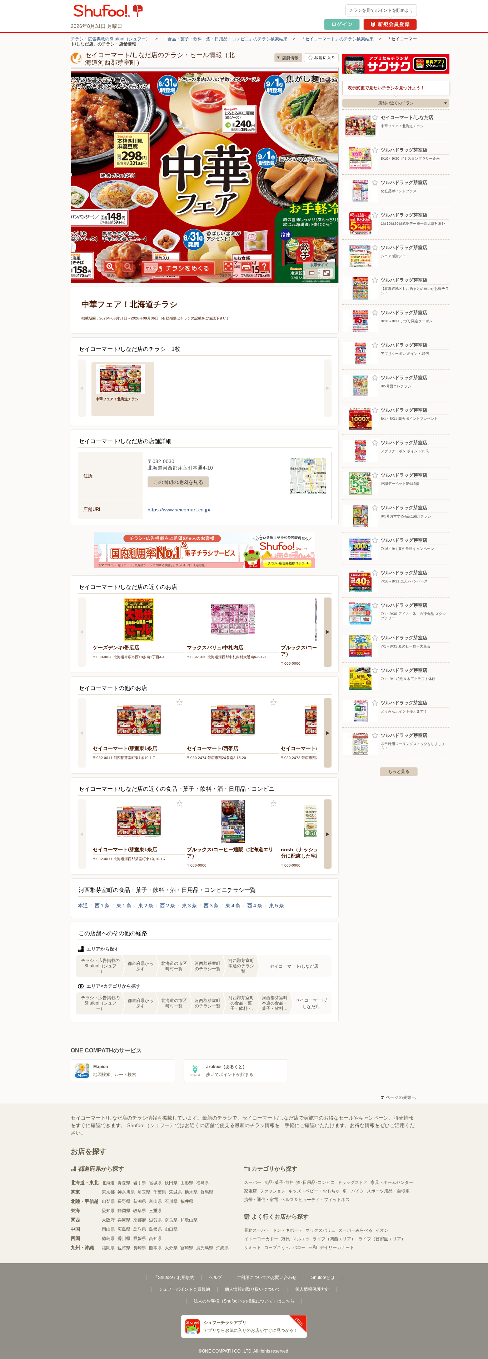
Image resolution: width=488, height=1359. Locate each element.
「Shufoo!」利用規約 (174, 1277)
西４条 (254, 905)
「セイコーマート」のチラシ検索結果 (337, 38)
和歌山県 (189, 1219)
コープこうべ (277, 1247)
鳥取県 (139, 1229)
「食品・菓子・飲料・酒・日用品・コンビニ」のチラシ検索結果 (225, 38)
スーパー (252, 1182)
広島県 (124, 1229)
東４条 (232, 905)
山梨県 (108, 1201)
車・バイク (353, 1191)
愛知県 (108, 1210)
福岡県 (108, 1247)
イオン (381, 1230)
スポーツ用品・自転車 (388, 1191)
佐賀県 (124, 1247)
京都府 (139, 1219)
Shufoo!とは (323, 1277)
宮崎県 (186, 1247)
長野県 (124, 1201)
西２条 (167, 905)
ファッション (272, 1191)
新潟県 (139, 1201)
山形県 (186, 1182)
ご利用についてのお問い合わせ (266, 1277)
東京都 (108, 1192)
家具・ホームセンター (391, 1182)
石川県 (171, 1201)
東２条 (145, 905)
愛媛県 (139, 1238)
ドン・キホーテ (288, 1230)
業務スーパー (257, 1230)
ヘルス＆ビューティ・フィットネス (315, 1199)
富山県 (155, 1201)
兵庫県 (124, 1219)
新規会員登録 (390, 24)
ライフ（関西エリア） (334, 1238)
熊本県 (155, 1247)
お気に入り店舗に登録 (321, 57)
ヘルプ (215, 1277)
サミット (252, 1247)
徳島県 (108, 1238)
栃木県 (191, 1192)
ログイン (342, 24)
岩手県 (139, 1182)
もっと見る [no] (398, 771)
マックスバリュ (320, 1230)
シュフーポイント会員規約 (184, 1289)
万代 (285, 1238)
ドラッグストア (353, 1182)
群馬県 (206, 1192)
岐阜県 (139, 1210)
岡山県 (108, 1229)
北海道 (108, 1182)
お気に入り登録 (179, 702)
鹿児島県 (204, 1247)
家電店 (250, 1191)
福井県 (186, 1201)
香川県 (124, 1238)
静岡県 (124, 1210)
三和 (312, 1247)
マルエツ (301, 1238)
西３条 (211, 905)
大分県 (171, 1247)
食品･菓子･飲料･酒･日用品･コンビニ (299, 1182)
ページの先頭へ (398, 1097)
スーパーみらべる (355, 1230)
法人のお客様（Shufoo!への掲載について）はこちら (244, 1301)
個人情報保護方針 (312, 1289)
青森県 (124, 1182)
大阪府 (108, 1219)
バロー (299, 1247)
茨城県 (175, 1192)
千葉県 (159, 1192)
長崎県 (139, 1247)
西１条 (102, 905)
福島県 (202, 1182)
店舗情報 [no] (288, 57)
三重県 (155, 1210)
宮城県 (155, 1182)
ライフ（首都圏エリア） (381, 1238)
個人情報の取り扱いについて (252, 1289)
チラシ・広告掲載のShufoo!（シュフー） (110, 38)
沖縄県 (222, 1247)
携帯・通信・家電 (261, 1199)
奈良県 (171, 1219)
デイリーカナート (337, 1247)
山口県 (171, 1229)
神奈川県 (126, 1192)
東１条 (123, 905)
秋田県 (171, 1182)
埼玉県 (144, 1192)
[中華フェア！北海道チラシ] (122, 378)
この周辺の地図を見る (178, 482)
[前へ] (82, 388)
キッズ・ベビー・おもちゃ (314, 1191)
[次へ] (328, 388)
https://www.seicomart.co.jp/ (179, 509)
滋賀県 (155, 1219)
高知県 (155, 1238)
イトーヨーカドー (261, 1238)
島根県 (155, 1229)
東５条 (276, 905)
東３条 (189, 905)
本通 (83, 905)
